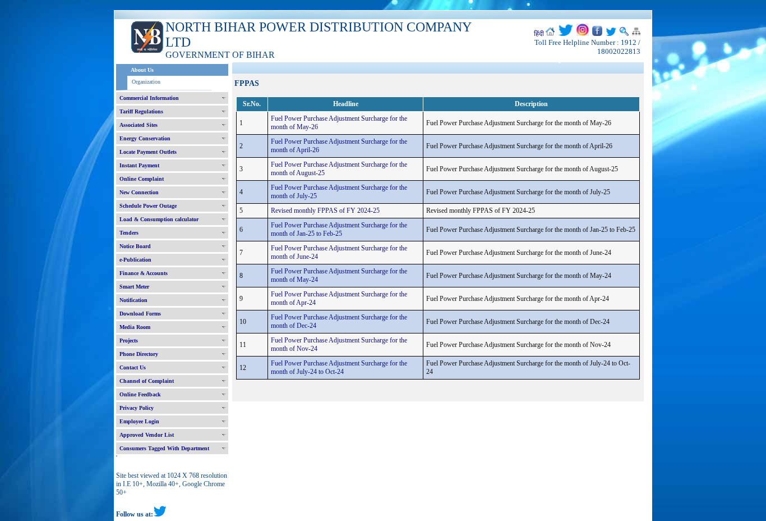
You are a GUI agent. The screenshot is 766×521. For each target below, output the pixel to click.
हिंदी (539, 34)
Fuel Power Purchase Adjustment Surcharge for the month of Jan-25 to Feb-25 (339, 229)
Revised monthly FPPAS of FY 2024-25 (325, 210)
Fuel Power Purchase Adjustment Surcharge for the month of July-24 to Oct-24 (339, 367)
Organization (146, 82)
